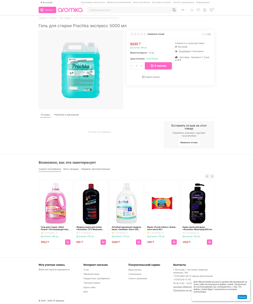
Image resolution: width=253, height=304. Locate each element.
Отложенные (134, 274)
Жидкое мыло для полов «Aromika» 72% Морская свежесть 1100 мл (89, 228)
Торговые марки (91, 283)
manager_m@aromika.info (185, 286)
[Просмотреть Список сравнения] (192, 10)
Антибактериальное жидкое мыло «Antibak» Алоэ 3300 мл (126, 228)
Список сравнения (137, 278)
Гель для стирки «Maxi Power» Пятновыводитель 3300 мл (54, 228)
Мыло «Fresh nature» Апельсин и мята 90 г (162, 228)
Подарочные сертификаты (96, 278)
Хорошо (242, 297)
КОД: (204, 34)
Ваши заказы (134, 269)
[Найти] (174, 10)
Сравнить (160, 73)
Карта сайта (89, 287)
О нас (86, 269)
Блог (85, 291)
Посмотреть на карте (184, 290)
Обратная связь (91, 274)
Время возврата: (138, 52)
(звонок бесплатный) (193, 276)
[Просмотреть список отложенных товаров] (198, 10)
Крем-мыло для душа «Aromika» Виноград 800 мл (197, 228)
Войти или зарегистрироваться (54, 269)
